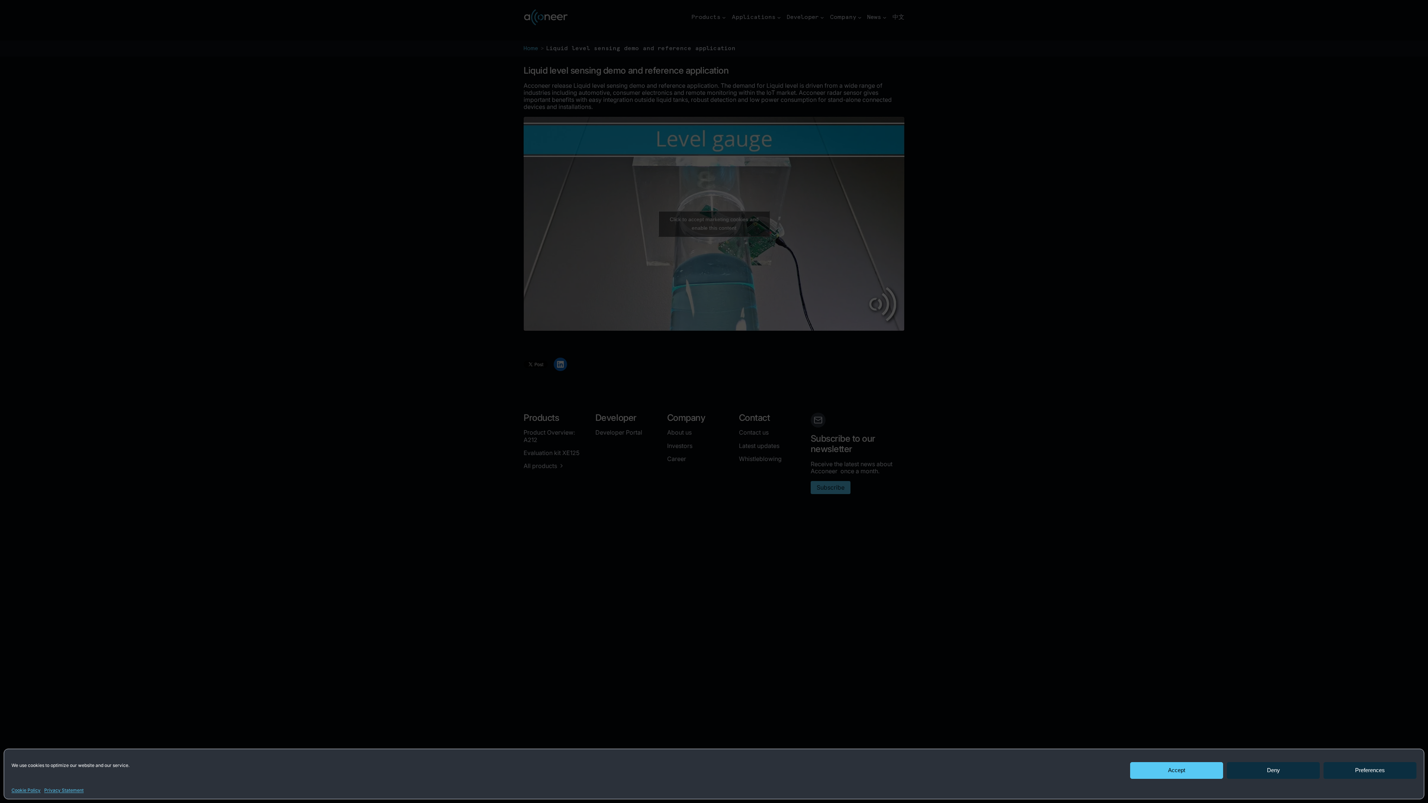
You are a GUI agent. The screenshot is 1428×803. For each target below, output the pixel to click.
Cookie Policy (26, 790)
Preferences (1370, 770)
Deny (1273, 770)
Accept (1176, 770)
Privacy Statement (64, 790)
